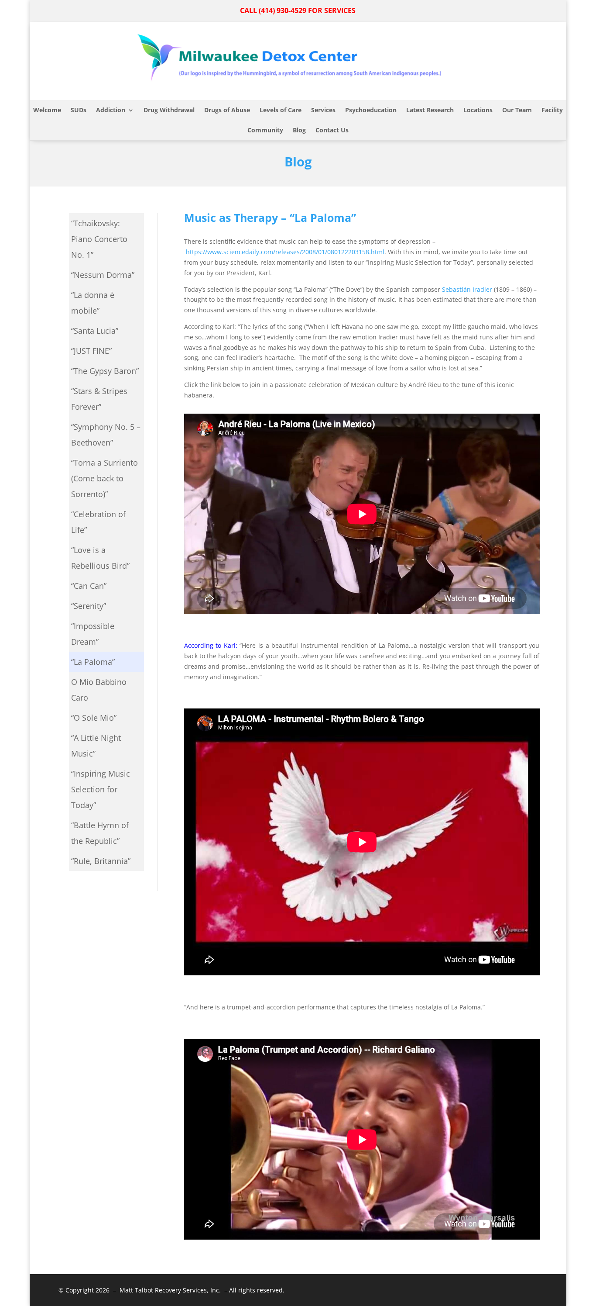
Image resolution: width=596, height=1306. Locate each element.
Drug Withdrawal (169, 110)
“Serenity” (88, 606)
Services (323, 110)
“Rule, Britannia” (100, 861)
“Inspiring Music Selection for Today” (100, 789)
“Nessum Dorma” (102, 274)
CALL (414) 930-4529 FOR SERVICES (298, 10)
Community (265, 130)
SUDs (78, 110)
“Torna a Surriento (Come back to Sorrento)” (104, 478)
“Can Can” (88, 585)
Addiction (110, 110)
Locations (478, 110)
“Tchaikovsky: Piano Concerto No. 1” (99, 239)
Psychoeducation (371, 110)
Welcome (47, 110)
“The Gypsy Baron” (105, 371)
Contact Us (332, 130)
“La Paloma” (93, 661)
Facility (552, 110)
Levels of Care (280, 110)
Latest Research (430, 110)
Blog (299, 130)
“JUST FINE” (91, 351)
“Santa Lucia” (94, 330)
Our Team (517, 110)
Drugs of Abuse (227, 110)
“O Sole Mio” (93, 717)
